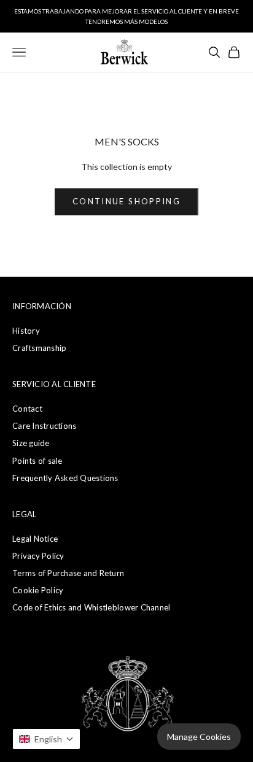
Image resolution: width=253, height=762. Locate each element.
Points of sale (37, 461)
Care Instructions (44, 426)
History (26, 331)
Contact (27, 409)
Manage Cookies (199, 736)
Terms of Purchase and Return (68, 573)
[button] (46, 739)
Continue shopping (126, 201)
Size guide (31, 443)
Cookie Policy (37, 590)
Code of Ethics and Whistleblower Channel (91, 607)
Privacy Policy (38, 556)
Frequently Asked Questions (65, 478)
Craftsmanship (39, 348)
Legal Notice (35, 539)
